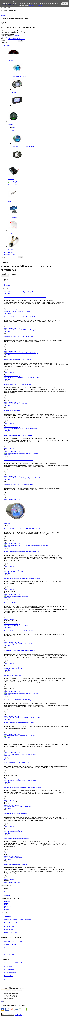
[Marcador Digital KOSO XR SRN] (15, 668)
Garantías (22, 39)
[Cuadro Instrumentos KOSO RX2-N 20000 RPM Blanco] (21, 453)
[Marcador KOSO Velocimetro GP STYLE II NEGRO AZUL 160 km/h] (13, 571)
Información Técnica (10, 254)
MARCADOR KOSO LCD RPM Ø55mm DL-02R (16, 741)
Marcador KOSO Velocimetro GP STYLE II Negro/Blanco (19, 336)
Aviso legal (7, 916)
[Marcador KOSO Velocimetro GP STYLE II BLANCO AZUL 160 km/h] (15, 522)
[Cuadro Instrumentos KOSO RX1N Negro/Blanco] (13, 857)
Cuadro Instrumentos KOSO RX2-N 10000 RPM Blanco (18, 435)
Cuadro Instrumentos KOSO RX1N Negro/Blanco (16, 864)
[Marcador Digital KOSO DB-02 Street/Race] (17, 806)
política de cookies (35, 5)
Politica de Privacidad (10, 923)
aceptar (64, 3)
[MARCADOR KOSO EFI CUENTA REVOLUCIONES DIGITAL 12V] (26, 545)
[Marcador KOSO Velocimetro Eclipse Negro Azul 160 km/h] (22, 478)
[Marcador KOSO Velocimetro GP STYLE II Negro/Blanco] (22, 330)
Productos (7, 45)
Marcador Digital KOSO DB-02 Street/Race (15, 813)
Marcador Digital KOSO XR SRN (12, 675)
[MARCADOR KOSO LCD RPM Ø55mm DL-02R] (20, 736)
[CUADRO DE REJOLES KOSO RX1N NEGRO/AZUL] (21, 377)
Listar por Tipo (8, 252)
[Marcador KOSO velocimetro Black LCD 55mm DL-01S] (16, 625)
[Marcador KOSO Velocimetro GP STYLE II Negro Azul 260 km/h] (17, 311)
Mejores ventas (8, 951)
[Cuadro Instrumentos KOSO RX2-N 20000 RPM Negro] (21, 693)
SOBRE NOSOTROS (10, 944)
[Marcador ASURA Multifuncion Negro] (16, 596)
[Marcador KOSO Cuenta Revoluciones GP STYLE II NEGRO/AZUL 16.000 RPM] (18, 292)
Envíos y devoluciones (10, 932)
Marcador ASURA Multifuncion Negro (14, 602)
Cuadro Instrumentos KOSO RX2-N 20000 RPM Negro (18, 700)
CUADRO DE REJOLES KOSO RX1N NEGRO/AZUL (18, 384)
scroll (2, 1001)
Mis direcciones (8, 976)
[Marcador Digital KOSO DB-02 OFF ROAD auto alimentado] (22, 644)
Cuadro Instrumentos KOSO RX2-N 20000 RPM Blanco (18, 460)
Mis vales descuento (10, 972)
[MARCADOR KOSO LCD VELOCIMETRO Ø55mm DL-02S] (23, 718)
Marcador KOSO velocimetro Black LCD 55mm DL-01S (18, 630)
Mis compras (8, 966)
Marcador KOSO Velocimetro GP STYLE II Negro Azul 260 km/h (21, 316)
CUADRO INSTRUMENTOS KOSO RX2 (14, 410)
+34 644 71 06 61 (13, 39)
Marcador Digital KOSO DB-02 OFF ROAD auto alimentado (19, 650)
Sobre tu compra (9, 948)
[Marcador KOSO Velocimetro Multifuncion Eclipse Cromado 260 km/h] (20, 780)
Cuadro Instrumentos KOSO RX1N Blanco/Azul (16, 838)
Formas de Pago (8, 929)
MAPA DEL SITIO (10, 954)
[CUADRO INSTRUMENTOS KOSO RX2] (17, 404)
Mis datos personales (10, 979)
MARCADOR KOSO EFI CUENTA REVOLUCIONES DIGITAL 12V (21, 552)
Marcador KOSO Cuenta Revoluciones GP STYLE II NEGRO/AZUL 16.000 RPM (25, 297)
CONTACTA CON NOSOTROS (14, 941)
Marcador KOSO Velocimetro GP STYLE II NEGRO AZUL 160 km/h (22, 578)
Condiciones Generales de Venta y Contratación (17, 919)
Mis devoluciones (9, 969)
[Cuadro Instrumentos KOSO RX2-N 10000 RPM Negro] (21, 353)
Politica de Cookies (9, 926)
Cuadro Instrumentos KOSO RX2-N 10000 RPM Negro (18, 359)
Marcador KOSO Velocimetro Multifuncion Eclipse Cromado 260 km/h (22, 787)
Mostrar (3, 274)
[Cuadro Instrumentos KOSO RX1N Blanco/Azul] (14, 831)
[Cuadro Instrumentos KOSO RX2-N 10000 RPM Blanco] (21, 428)
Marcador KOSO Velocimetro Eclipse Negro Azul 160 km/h (19, 484)
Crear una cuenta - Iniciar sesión (13, 963)
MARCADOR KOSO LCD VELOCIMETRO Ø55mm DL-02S (19, 723)
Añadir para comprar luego (12, 310)
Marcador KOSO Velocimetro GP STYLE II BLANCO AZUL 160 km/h (22, 528)
